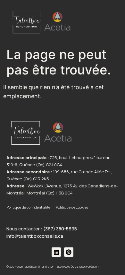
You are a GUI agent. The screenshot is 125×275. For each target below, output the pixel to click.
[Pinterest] (68, 252)
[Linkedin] (56, 252)
